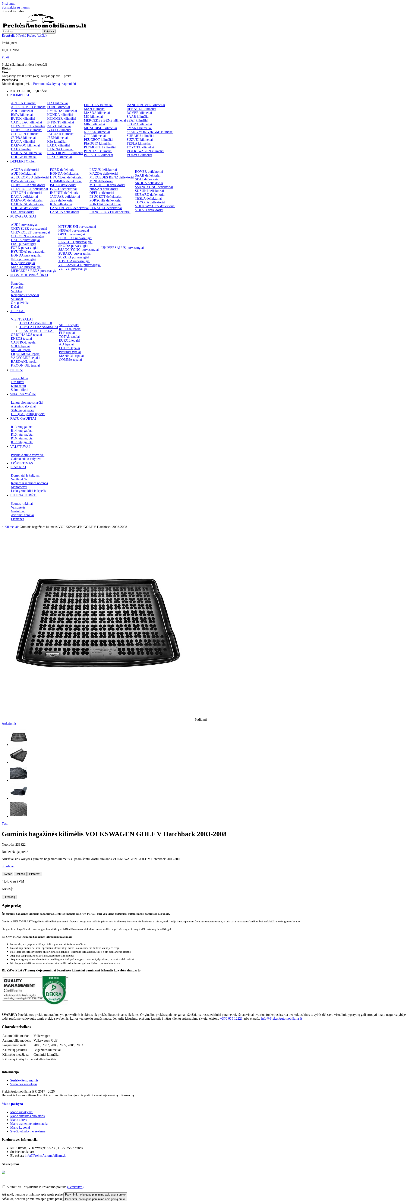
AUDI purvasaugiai (24, 224)
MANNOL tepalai (71, 356)
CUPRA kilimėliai (23, 137)
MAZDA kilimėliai (97, 113)
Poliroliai (17, 287)
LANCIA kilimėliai (60, 149)
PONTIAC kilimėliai (98, 151)
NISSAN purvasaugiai (73, 230)
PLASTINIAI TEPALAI (36, 331)
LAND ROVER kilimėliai (65, 153)
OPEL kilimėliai (95, 136)
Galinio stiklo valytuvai (26, 459)
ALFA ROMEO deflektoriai (30, 177)
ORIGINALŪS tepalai (26, 334)
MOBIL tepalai (21, 350)
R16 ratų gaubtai (22, 438)
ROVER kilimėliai (139, 113)
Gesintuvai (18, 511)
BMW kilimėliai (22, 114)
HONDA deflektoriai (64, 173)
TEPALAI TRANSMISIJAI (38, 327)
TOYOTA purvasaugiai (74, 261)
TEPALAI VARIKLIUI (35, 323)
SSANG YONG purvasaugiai (78, 249)
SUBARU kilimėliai (140, 136)
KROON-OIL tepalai (25, 365)
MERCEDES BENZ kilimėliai (105, 120)
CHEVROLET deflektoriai (29, 189)
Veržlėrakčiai (19, 479)
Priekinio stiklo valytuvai (27, 455)
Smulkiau (8, 866)
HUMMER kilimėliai (61, 118)
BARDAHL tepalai (24, 361)
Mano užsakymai (21, 1112)
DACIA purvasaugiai (25, 240)
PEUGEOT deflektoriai (105, 196)
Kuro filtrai (18, 386)
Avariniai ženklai (22, 515)
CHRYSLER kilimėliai (26, 130)
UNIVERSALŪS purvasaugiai (122, 247)
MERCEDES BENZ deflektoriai (111, 177)
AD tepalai (66, 344)
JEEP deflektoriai (61, 200)
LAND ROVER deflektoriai (69, 208)
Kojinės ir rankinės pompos (29, 483)
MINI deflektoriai (101, 181)
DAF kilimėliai (21, 149)
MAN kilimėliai (94, 109)
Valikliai (16, 291)
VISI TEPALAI (22, 319)
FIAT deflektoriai (22, 212)
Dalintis (20, 873)
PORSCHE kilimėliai (98, 155)
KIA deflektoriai (61, 204)
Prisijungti (8, 3)
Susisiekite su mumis (16, 7)
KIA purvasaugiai (23, 263)
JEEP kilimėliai (57, 137)
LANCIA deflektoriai (64, 212)
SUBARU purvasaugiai (74, 253)
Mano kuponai (20, 1127)
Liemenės (17, 519)
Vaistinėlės (18, 507)
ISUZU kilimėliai (59, 126)
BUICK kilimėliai (23, 118)
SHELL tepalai (69, 325)
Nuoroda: (8, 844)
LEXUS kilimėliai (59, 157)
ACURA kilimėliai (23, 103)
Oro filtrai (17, 382)
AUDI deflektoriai (23, 173)
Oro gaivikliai (20, 302)
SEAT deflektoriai (147, 179)
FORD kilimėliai (58, 107)
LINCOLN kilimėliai (98, 105)
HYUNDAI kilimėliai (62, 111)
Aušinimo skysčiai (23, 406)
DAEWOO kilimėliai (25, 145)
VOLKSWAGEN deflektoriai (155, 206)
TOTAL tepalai (69, 336)
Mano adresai (19, 1120)
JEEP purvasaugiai (23, 259)
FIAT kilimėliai (57, 103)
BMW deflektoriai (23, 181)
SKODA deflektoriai (149, 183)
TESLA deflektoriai (148, 198)
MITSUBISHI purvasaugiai (77, 226)
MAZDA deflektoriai (103, 173)
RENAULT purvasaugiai (75, 242)
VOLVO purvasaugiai (73, 269)
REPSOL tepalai (70, 329)
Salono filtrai (19, 389)
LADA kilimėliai (58, 145)
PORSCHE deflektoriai (105, 200)
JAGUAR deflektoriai (65, 196)
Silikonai (17, 299)
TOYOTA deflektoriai (150, 202)
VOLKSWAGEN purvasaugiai (79, 265)
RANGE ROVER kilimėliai (146, 105)
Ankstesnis (9, 723)
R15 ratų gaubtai (22, 434)
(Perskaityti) (75, 1187)
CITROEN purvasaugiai (27, 236)
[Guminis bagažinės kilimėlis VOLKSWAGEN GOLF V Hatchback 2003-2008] (18, 744)
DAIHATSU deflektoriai (27, 204)
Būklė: (7, 852)
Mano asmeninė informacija (29, 1123)
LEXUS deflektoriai (103, 169)
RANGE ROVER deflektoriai (109, 212)
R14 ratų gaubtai (22, 430)
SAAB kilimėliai (138, 116)
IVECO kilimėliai (59, 130)
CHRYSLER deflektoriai (28, 185)
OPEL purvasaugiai (71, 234)
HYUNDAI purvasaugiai (28, 251)
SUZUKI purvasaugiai (73, 257)
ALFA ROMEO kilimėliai (28, 107)
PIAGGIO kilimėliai (97, 143)
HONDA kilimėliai (60, 114)
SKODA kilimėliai (139, 124)
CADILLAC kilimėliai (26, 122)
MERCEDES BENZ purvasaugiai (34, 270)
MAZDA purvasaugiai (26, 267)
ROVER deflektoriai (149, 171)
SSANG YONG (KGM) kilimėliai (150, 132)
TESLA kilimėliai (139, 143)
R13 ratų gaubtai (22, 427)
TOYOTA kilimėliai (140, 147)
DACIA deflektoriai (24, 196)
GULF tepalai (20, 346)
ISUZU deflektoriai (63, 185)
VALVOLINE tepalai (25, 357)
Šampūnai (17, 283)
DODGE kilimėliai (24, 157)
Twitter (7, 873)
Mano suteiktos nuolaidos (27, 1116)
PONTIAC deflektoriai (105, 204)
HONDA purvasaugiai (26, 255)
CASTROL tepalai (23, 342)
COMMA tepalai (70, 359)
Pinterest (34, 873)
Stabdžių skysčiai (22, 410)
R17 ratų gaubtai (22, 442)
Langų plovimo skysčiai (27, 402)
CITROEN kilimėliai (25, 134)
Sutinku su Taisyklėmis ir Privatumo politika (36, 1187)
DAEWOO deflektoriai (26, 200)
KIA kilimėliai (56, 141)
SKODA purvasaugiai (73, 246)
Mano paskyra (12, 1104)
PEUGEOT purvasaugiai (75, 238)
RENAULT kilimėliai (141, 109)
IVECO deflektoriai (63, 189)
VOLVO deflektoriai (149, 210)
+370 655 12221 (37, 11)
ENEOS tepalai (21, 338)
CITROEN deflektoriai (26, 192)
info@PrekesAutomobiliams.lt (281, 1018)
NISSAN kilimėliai (97, 132)
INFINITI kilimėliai (60, 122)
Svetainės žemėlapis (23, 1084)
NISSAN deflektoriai (103, 189)
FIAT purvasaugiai (23, 244)
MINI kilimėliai (94, 124)
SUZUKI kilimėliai (140, 139)
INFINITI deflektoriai (64, 192)
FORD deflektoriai (62, 169)
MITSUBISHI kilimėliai (100, 128)
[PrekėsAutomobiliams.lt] (44, 27)
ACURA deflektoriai (25, 169)
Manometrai (19, 487)
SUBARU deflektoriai (150, 194)
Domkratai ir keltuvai (25, 475)
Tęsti (5, 823)
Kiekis (6, 889)
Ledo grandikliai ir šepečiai (29, 491)
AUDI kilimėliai (22, 111)
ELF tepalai (67, 333)
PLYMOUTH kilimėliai (100, 147)
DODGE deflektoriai (25, 208)
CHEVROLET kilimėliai (28, 126)
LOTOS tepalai (69, 348)
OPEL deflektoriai (101, 192)
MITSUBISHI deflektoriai (107, 185)
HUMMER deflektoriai (66, 181)
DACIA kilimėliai (23, 141)
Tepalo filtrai (19, 378)
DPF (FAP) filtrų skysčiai (28, 414)
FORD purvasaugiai (24, 247)
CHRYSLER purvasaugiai (29, 228)
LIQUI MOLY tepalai (25, 354)
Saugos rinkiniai (22, 503)
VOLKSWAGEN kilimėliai (145, 151)
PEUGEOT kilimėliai (98, 139)
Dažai (15, 306)
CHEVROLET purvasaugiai (30, 232)
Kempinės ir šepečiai (25, 295)
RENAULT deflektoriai (105, 208)
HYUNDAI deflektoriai (66, 177)
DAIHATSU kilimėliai (26, 153)
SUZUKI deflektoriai (149, 191)
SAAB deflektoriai (147, 175)
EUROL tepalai (69, 340)
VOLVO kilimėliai (139, 155)
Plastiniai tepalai (70, 352)
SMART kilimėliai (139, 128)
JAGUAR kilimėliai (60, 134)
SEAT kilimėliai (137, 120)
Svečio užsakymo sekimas (27, 1131)
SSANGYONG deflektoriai (154, 187)
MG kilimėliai (93, 116)
